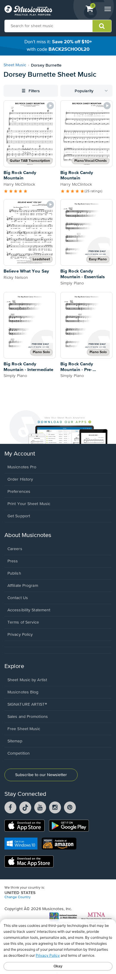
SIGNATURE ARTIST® (27, 704)
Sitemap (14, 741)
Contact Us (17, 598)
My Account (19, 454)
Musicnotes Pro (21, 467)
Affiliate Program (22, 586)
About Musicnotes (27, 535)
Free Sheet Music (23, 729)
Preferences (18, 492)
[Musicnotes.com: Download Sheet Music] (28, 10)
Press (12, 561)
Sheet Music (15, 65)
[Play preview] (50, 105)
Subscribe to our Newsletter (41, 775)
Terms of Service (23, 622)
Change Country (17, 897)
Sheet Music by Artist (27, 680)
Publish (14, 573)
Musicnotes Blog (23, 692)
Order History (20, 479)
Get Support (18, 516)
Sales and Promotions (27, 717)
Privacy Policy (20, 635)
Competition (18, 753)
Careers (14, 549)
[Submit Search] (102, 26)
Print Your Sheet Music (28, 504)
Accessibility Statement (28, 610)
